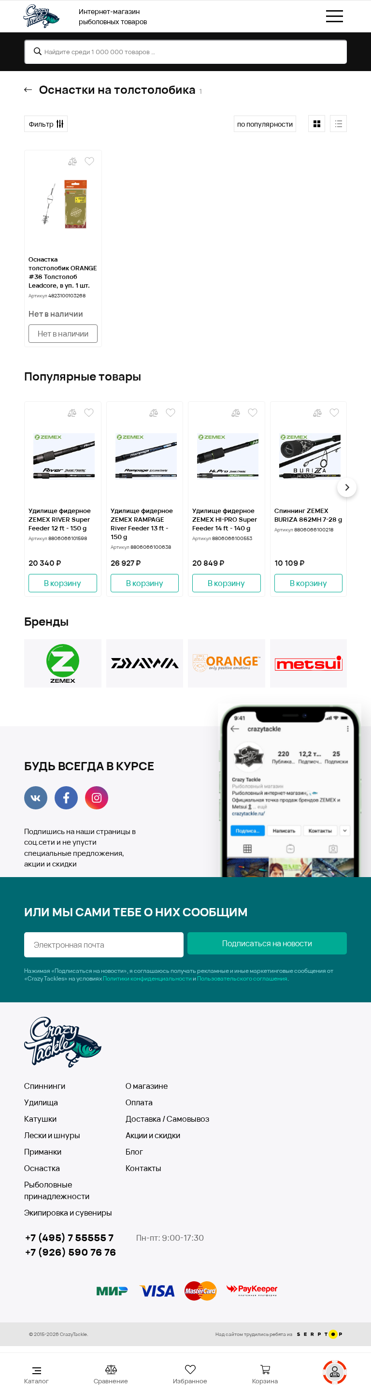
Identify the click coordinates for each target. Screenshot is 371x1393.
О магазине (147, 1086)
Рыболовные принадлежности (56, 1190)
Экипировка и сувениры (68, 1212)
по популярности (265, 124)
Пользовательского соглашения (242, 978)
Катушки (40, 1119)
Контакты (143, 1168)
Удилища (41, 1102)
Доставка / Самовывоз (167, 1119)
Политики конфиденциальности (147, 978)
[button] (24, 487)
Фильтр (41, 124)
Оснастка (42, 1168)
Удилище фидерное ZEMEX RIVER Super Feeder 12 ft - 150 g (60, 519)
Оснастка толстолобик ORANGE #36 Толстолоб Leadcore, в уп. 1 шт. (63, 272)
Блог (134, 1151)
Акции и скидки (153, 1135)
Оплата (139, 1102)
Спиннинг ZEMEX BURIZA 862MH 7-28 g (308, 515)
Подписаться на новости (267, 943)
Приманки (42, 1151)
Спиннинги (44, 1086)
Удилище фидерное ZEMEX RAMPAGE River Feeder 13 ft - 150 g (142, 523)
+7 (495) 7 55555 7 (69, 1237)
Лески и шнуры (52, 1135)
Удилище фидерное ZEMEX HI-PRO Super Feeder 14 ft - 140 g (224, 519)
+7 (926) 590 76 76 (70, 1252)
